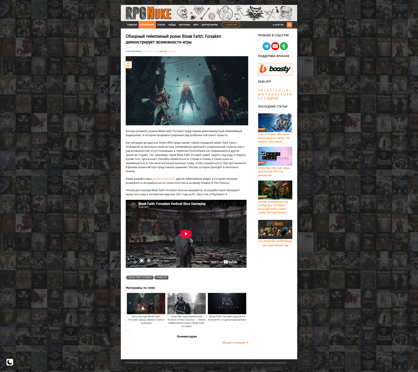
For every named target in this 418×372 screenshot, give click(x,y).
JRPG (195, 25)
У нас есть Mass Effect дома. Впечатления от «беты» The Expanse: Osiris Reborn (274, 138)
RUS (276, 98)
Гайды (172, 25)
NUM (270, 98)
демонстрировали (163, 179)
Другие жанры (209, 25)
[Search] (289, 24)
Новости (162, 277)
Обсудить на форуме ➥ (235, 342)
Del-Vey (172, 51)
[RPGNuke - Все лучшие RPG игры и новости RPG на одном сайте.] (148, 13)
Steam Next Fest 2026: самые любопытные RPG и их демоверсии (274, 171)
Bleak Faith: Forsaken (140, 277)
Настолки (184, 25)
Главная (132, 25)
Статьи (161, 25)
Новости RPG (147, 25)
